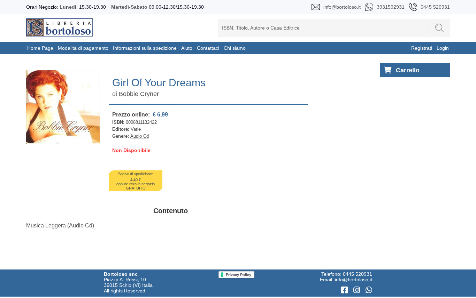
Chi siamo (235, 48)
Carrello (408, 70)
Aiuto (186, 48)
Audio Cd (139, 136)
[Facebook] (345, 290)
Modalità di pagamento (83, 48)
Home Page (40, 48)
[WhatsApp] (369, 290)
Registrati (421, 48)
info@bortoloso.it (353, 279)
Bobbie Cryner (139, 93)
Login (443, 48)
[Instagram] (357, 290)
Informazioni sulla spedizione (145, 48)
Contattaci (208, 48)
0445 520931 (357, 274)
